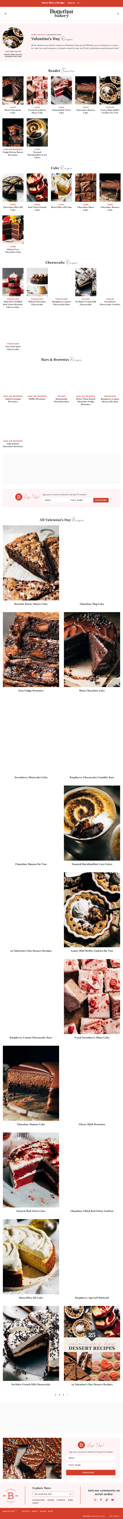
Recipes (41, 35)
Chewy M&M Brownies (92, 1124)
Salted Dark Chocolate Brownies (13, 445)
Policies (86, 1516)
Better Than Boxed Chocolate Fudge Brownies (85, 401)
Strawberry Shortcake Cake (30, 777)
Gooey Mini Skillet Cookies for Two (13, 55)
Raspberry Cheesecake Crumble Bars (92, 777)
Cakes (13, 107)
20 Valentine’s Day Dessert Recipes (31, 950)
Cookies (110, 107)
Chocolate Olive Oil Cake (13, 208)
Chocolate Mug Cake (92, 603)
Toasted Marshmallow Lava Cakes (37, 155)
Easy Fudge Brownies (31, 690)
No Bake (86, 299)
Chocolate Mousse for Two (31, 864)
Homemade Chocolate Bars (61, 400)
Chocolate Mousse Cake (85, 111)
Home (33, 35)
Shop (50, 1511)
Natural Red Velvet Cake (61, 111)
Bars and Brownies (13, 149)
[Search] (70, 1494)
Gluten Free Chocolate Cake (13, 250)
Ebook (43, 1511)
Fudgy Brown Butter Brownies (13, 153)
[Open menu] (5, 13)
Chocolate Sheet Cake (85, 208)
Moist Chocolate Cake (13, 111)
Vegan (51, 1500)
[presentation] (13, 90)
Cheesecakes (13, 299)
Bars (70, 1500)
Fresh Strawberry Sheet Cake (37, 111)
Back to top (8, 1511)
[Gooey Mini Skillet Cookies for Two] (12, 43)
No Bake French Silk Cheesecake (85, 303)
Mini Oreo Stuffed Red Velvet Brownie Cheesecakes (13, 304)
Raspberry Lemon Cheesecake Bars (61, 303)
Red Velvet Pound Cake (37, 208)
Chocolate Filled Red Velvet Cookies (92, 1211)
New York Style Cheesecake (13, 347)
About (35, 1511)
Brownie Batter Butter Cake (31, 603)
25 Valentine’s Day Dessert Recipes (92, 1384)
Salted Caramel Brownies (13, 400)
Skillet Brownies (37, 398)
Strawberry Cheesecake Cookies (110, 303)
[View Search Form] (118, 13)
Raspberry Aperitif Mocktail (92, 1297)
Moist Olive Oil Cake (61, 207)
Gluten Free (38, 1500)
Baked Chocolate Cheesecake (37, 303)
